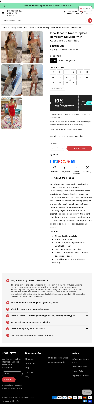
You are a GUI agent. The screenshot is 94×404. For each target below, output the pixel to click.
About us (29, 359)
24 (53, 82)
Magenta (70, 60)
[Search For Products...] (90, 20)
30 (73, 82)
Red (61, 60)
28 (67, 82)
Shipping (53, 49)
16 (67, 77)
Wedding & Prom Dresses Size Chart (67, 136)
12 (53, 77)
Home (4, 27)
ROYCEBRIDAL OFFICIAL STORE (21, 398)
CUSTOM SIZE (57, 88)
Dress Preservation (57, 362)
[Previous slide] (4, 5)
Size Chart (30, 372)
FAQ (27, 368)
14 (60, 77)
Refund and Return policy (80, 361)
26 (60, 82)
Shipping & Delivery (81, 375)
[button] (4, 13)
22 (87, 77)
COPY (90, 103)
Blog (27, 376)
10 (87, 72)
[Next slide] (89, 5)
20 (80, 77)
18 (73, 77)
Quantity (53, 143)
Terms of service (79, 366)
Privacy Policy (78, 371)
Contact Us (30, 363)
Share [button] (55, 155)
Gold (53, 60)
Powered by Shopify (10, 401)
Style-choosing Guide (58, 358)
